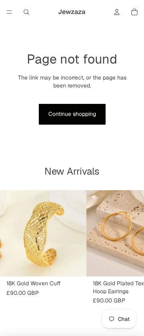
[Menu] (9, 12)
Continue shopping (72, 113)
